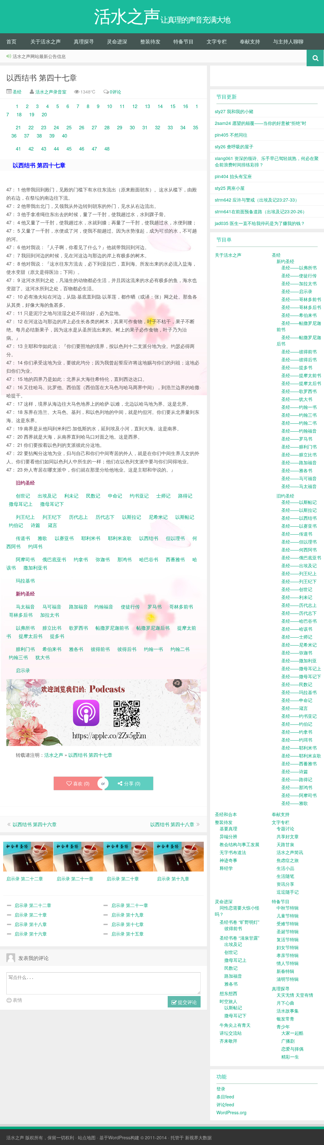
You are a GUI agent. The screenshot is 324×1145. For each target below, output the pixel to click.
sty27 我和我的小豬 (234, 111)
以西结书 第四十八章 (172, 824)
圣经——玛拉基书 (299, 692)
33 (170, 127)
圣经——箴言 (294, 708)
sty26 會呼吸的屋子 (234, 146)
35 (195, 127)
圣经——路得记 (296, 779)
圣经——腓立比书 (299, 454)
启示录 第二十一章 (129, 905)
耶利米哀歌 (120, 538)
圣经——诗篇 (294, 771)
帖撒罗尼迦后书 (153, 627)
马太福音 (25, 606)
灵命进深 (117, 41)
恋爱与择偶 (292, 1048)
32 (157, 127)
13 (147, 106)
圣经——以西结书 (299, 518)
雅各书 (76, 649)
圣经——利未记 (296, 597)
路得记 (186, 495)
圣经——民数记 (296, 684)
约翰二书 (180, 649)
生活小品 (285, 868)
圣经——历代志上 (299, 605)
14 (160, 106)
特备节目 (183, 41)
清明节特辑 (288, 979)
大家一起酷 (292, 1033)
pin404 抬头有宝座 (233, 176)
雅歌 (42, 538)
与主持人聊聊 (288, 41)
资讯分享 (285, 884)
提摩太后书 (30, 636)
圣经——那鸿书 (296, 787)
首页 (11, 41)
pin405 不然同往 (231, 135)
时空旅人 (228, 1001)
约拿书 (81, 559)
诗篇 (35, 525)
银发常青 (285, 1018)
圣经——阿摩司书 (299, 795)
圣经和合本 (226, 814)
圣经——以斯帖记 (299, 502)
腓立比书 (51, 627)
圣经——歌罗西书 (299, 391)
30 (132, 127)
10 (109, 106)
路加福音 (78, 606)
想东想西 (228, 993)
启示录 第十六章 (31, 933)
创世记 (23, 495)
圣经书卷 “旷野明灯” (239, 922)
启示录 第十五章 (127, 933)
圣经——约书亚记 (299, 716)
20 (44, 114)
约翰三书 (18, 657)
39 (51, 135)
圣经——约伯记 (296, 724)
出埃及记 (46, 495)
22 (31, 127)
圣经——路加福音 (299, 462)
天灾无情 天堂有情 (295, 995)
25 (69, 127)
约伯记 (16, 525)
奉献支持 (250, 41)
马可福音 (51, 606)
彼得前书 (100, 649)
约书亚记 (139, 495)
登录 (220, 1088)
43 (43, 148)
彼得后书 (126, 649)
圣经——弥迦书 (296, 652)
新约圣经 (285, 261)
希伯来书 (51, 649)
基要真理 (228, 828)
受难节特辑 (288, 923)
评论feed (225, 1104)
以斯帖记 (184, 516)
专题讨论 (285, 828)
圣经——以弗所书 (299, 267)
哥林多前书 (181, 606)
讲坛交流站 (231, 1033)
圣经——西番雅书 (299, 763)
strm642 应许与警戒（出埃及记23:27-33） (257, 199)
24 (56, 127)
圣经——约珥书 (296, 740)
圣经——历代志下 (299, 613)
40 (64, 135)
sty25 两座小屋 (230, 188)
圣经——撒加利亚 (299, 660)
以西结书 (148, 538)
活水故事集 (288, 1010)
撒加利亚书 (35, 567)
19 (31, 114)
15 (172, 106)
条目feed (225, 1096)
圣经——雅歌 (294, 803)
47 (94, 148)
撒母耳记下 (52, 503)
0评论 (115, 91)
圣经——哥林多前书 (301, 299)
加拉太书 (49, 614)
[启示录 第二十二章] (28, 856)
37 (26, 135)
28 (106, 127)
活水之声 (53, 754)
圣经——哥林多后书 (301, 307)
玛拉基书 (25, 580)
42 (31, 148)
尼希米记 (157, 516)
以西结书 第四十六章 (35, 824)
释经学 (226, 868)
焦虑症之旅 (288, 860)
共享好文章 (288, 836)
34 (182, 127)
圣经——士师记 (296, 637)
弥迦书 (103, 559)
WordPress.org (231, 1112)
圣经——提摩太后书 (301, 383)
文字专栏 (217, 41)
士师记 (163, 495)
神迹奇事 (228, 860)
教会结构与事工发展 (239, 844)
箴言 (52, 525)
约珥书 (35, 546)
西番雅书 (175, 559)
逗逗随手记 (288, 892)
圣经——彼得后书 (299, 359)
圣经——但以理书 (299, 541)
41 (18, 148)
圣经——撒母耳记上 (301, 668)
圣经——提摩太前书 (301, 375)
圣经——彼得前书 (299, 351)
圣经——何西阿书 (299, 549)
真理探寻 (84, 41)
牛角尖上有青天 (235, 1025)
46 (81, 148)
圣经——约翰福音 (299, 431)
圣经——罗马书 (296, 438)
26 (81, 127)
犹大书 (42, 657)
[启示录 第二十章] (128, 856)
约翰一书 (153, 649)
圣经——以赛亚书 (299, 526)
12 (134, 106)
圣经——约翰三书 (299, 415)
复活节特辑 (288, 939)
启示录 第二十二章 (33, 905)
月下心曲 (285, 1003)
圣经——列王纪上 (299, 573)
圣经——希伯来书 (299, 315)
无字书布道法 (233, 852)
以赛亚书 (64, 538)
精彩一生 (290, 1056)
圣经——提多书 (296, 367)
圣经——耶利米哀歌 (301, 755)
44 (56, 148)
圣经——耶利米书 (299, 747)
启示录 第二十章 (31, 914)
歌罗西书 (78, 627)
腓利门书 (25, 649)
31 (144, 127)
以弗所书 (25, 627)
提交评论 (187, 1002)
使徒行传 (130, 606)
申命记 (115, 495)
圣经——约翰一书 (299, 407)
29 (119, 127)
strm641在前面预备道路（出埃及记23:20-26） (261, 211)
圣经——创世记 (296, 589)
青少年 (283, 1026)
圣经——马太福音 (299, 486)
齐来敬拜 (228, 1041)
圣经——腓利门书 (299, 446)
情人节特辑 (288, 963)
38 (39, 135)
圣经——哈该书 (296, 629)
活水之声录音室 (50, 91)
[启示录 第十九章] (179, 856)
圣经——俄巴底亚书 (301, 557)
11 (122, 106)
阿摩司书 (25, 559)
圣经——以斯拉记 (299, 510)
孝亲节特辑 (288, 955)
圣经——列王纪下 (299, 581)
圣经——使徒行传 (299, 275)
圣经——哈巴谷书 (299, 621)
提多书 (57, 636)
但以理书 (175, 538)
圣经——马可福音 (299, 478)
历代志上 (78, 516)
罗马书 (154, 606)
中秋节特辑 (288, 907)
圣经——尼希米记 (299, 644)
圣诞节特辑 (288, 931)
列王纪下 (51, 516)
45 (69, 148)
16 (185, 106)
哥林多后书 (21, 614)
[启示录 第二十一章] (78, 856)
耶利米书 (90, 538)
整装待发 (150, 41)
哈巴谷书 (148, 559)
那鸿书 (124, 559)
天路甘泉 (285, 844)
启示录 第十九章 (127, 914)
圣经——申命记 (296, 700)
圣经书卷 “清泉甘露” (239, 938)
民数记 (94, 495)
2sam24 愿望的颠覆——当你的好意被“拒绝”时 (260, 123)
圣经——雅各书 (296, 470)
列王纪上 (25, 516)
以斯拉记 (131, 516)
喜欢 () (81, 783)
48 (106, 148)
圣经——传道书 (296, 534)
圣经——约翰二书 (299, 423)
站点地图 (87, 1137)
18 (19, 114)
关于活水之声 (45, 41)
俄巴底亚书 (54, 559)
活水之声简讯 (290, 852)
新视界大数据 (198, 1137)
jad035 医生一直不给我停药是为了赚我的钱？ (260, 223)
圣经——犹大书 (296, 399)
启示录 (23, 670)
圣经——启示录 (296, 291)
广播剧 (288, 1041)
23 (43, 127)
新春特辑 (285, 971)
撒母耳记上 (21, 503)
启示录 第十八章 (31, 924)
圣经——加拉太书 (299, 283)
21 (18, 127)
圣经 (16, 91)
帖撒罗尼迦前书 (113, 627)
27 (94, 127)
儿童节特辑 (288, 915)
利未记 (72, 495)
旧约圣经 (285, 495)
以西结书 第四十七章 (41, 77)
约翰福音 (103, 606)
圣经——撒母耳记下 (301, 676)
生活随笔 (285, 876)
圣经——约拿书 (296, 732)
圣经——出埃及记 (299, 565)
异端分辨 (228, 836)
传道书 (23, 538)
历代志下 (105, 516)
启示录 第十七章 (127, 924)
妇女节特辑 (288, 947)
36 (13, 135)
